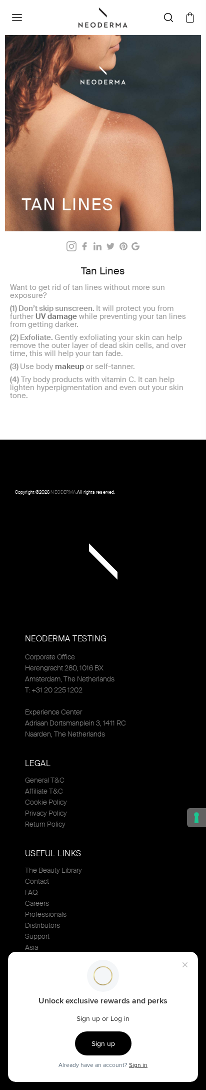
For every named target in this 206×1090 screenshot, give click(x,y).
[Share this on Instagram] (71, 246)
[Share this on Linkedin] (97, 246)
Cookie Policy (46, 802)
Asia (31, 947)
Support (37, 936)
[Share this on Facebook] (85, 246)
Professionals (45, 914)
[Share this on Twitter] (111, 246)
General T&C (44, 780)
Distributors (42, 925)
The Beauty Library (53, 870)
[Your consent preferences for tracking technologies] (196, 817)
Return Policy (45, 824)
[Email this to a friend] (136, 246)
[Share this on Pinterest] (123, 246)
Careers (37, 903)
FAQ (31, 892)
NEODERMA (63, 492)
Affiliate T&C (44, 791)
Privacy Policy (46, 813)
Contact (37, 881)
